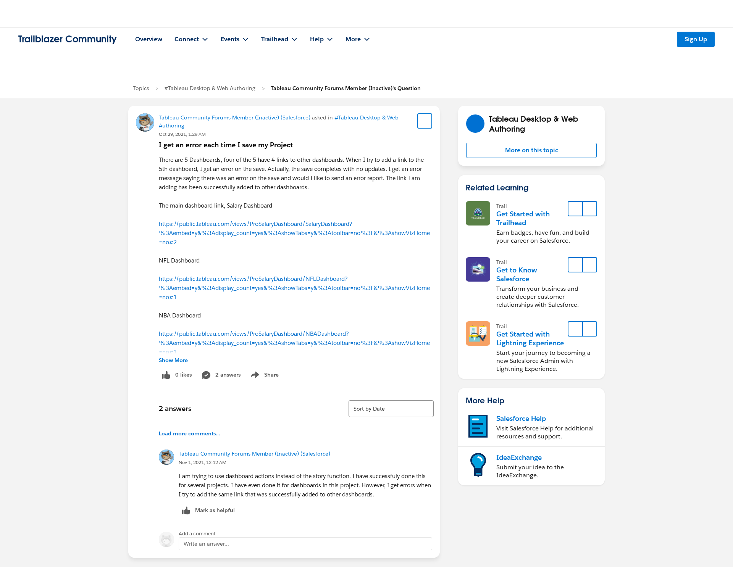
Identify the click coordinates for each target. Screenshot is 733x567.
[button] (531, 150)
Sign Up (696, 39)
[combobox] (391, 408)
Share (263, 376)
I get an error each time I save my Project (226, 144)
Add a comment (197, 533)
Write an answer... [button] (206, 543)
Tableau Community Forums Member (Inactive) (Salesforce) (234, 117)
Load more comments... (189, 433)
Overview (148, 39)
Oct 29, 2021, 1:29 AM (182, 134)
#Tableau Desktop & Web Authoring (209, 88)
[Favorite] (425, 121)
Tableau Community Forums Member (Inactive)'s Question (346, 88)
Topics (141, 88)
